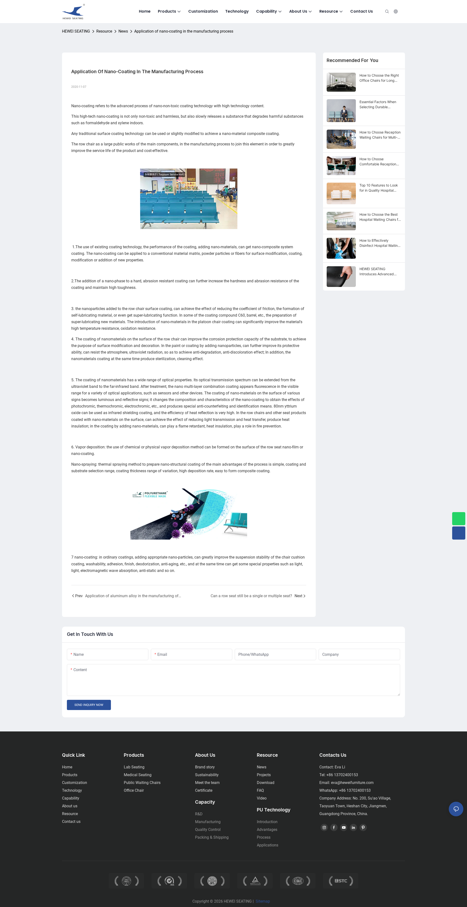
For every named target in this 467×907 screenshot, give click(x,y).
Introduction (267, 821)
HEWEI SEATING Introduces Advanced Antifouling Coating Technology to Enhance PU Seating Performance (379, 271)
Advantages (267, 829)
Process (263, 837)
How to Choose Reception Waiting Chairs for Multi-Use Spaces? (380, 135)
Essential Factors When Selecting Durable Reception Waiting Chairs (379, 104)
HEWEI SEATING (76, 31)
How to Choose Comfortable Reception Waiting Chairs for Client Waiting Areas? (378, 162)
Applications (267, 845)
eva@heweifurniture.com (352, 782)
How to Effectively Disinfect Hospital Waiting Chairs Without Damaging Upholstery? (379, 243)
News (123, 31)
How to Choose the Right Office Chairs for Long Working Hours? (379, 78)
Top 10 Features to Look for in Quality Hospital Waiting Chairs (378, 188)
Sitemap (263, 901)
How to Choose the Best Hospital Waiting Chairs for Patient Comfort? (380, 217)
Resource (104, 31)
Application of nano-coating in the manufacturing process (183, 31)
